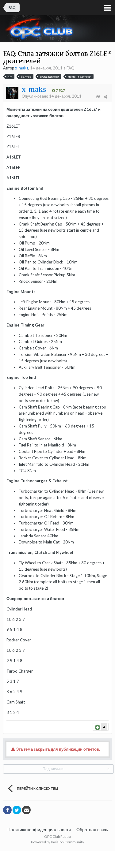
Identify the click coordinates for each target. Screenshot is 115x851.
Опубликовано (52, 96)
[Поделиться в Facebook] (7, 810)
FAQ (71, 67)
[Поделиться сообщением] (105, 96)
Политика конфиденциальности (39, 829)
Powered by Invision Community (57, 842)
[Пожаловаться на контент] (98, 96)
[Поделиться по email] (26, 810)
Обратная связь (92, 829)
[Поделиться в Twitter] (17, 810)
